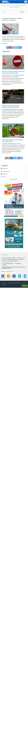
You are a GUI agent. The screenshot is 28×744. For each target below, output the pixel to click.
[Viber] (20, 47)
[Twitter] (18, 47)
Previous (6, 234)
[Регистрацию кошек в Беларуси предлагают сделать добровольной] (13, 130)
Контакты (4, 284)
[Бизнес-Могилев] (5, 1)
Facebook (5, 174)
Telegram (15, 179)
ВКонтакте (5, 168)
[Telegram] (15, 47)
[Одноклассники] (13, 47)
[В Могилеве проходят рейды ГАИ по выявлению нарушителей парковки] (13, 96)
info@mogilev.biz (9, 263)
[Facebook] (10, 47)
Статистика (24, 282)
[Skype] (16, 158)
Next (22, 234)
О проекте (10, 282)
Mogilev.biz (4, 5)
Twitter (4, 176)
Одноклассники (6, 171)
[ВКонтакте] (7, 47)
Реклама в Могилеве (17, 282)
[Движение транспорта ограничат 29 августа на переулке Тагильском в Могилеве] (13, 62)
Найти (22, 11)
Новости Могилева (9, 5)
